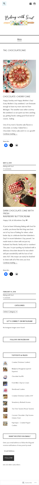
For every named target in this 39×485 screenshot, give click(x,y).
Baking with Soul (8, 166)
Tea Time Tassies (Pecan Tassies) (23, 409)
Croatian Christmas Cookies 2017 (22, 396)
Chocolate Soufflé (18, 376)
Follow (8, 458)
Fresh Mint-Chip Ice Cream (20, 383)
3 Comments (7, 169)
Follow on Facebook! (19, 340)
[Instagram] (34, 4)
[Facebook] (30, 4)
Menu (19, 39)
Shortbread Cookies (18, 389)
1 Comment (6, 298)
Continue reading (10, 134)
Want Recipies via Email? (19, 436)
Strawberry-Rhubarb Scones (21, 402)
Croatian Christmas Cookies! (21, 362)
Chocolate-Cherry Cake (16, 96)
